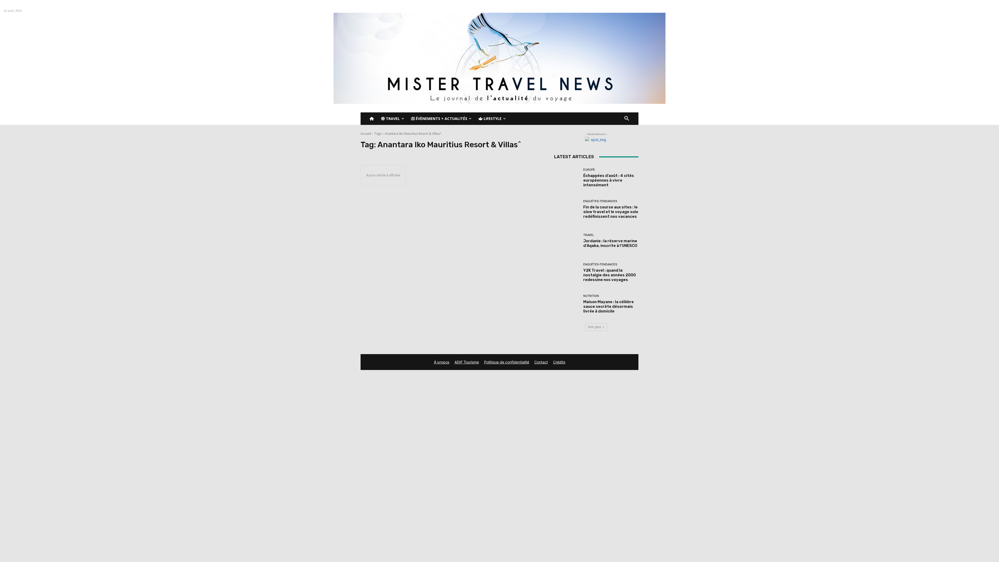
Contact (541, 362)
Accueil (366, 133)
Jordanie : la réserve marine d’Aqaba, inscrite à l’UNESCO (610, 243)
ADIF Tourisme (466, 362)
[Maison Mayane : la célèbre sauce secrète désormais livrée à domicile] (566, 304)
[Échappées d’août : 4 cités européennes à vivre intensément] (566, 177)
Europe (589, 169)
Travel (588, 235)
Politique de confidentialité (506, 362)
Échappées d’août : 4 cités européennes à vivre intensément (608, 180)
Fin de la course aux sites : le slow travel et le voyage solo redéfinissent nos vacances (610, 212)
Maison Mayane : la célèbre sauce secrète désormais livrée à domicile (608, 306)
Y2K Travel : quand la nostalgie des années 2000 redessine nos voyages (609, 275)
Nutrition (591, 296)
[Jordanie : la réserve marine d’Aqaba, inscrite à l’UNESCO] (566, 240)
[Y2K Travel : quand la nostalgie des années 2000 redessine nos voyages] (566, 272)
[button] (626, 118)
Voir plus (594, 327)
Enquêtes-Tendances (600, 201)
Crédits (559, 362)
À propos (441, 362)
